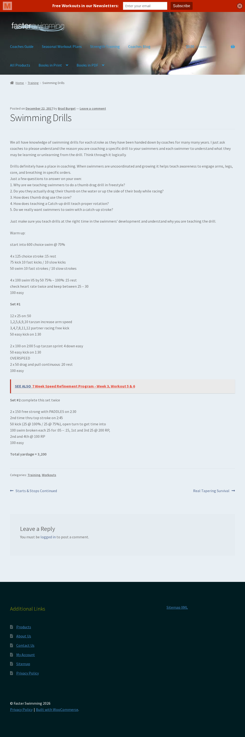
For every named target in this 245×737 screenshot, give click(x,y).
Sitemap (23, 663)
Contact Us (25, 645)
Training (33, 83)
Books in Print (50, 65)
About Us (23, 636)
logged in (48, 536)
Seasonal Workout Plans (62, 46)
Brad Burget (67, 108)
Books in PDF (87, 65)
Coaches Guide (21, 46)
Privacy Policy (27, 673)
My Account (25, 654)
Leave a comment (93, 108)
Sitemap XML (177, 607)
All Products (20, 65)
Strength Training (105, 46)
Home (20, 83)
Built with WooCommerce (57, 709)
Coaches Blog (139, 46)
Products (23, 626)
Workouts (49, 475)
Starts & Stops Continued (36, 491)
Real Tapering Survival (211, 491)
